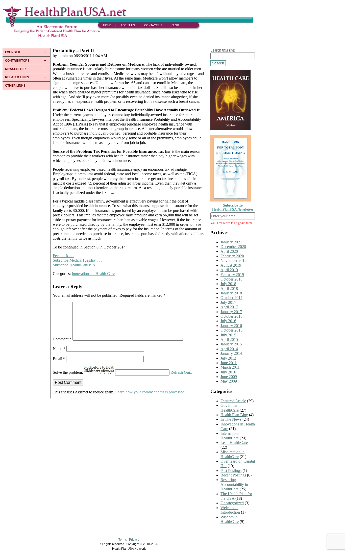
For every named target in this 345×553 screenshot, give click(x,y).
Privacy (134, 539)
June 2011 (228, 363)
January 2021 (231, 242)
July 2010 (228, 372)
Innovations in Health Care (93, 273)
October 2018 (231, 279)
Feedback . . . (63, 256)
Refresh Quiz (181, 372)
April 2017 (229, 307)
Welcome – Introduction (230, 510)
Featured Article (233, 401)
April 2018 (229, 288)
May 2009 (228, 381)
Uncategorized (232, 503)
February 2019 (232, 274)
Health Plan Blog (234, 415)
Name (59, 348)
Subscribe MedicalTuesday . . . (77, 260)
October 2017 (231, 297)
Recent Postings (233, 475)
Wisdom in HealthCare (229, 519)
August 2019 (230, 265)
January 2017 (231, 312)
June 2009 (228, 376)
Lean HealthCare (234, 442)
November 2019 (233, 260)
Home (107, 25)
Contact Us (153, 25)
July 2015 (228, 335)
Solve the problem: (68, 372)
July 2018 (228, 284)
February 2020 (232, 256)
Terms (122, 539)
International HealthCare (230, 435)
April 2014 (229, 349)
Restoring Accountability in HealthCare (234, 484)
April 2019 (229, 270)
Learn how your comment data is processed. (150, 392)
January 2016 (231, 325)
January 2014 (231, 353)
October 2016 (231, 316)
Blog (175, 25)
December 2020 (233, 246)
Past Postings (230, 470)
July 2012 (228, 358)
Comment (62, 339)
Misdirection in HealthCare (232, 454)
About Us (128, 25)
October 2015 (231, 330)
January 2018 (231, 293)
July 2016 (228, 321)
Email (59, 359)
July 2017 (228, 302)
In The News (230, 419)
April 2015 (229, 339)
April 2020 (229, 251)
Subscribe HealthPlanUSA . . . (77, 265)
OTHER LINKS (15, 85)
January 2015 (231, 344)
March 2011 (230, 367)
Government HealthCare (230, 407)
